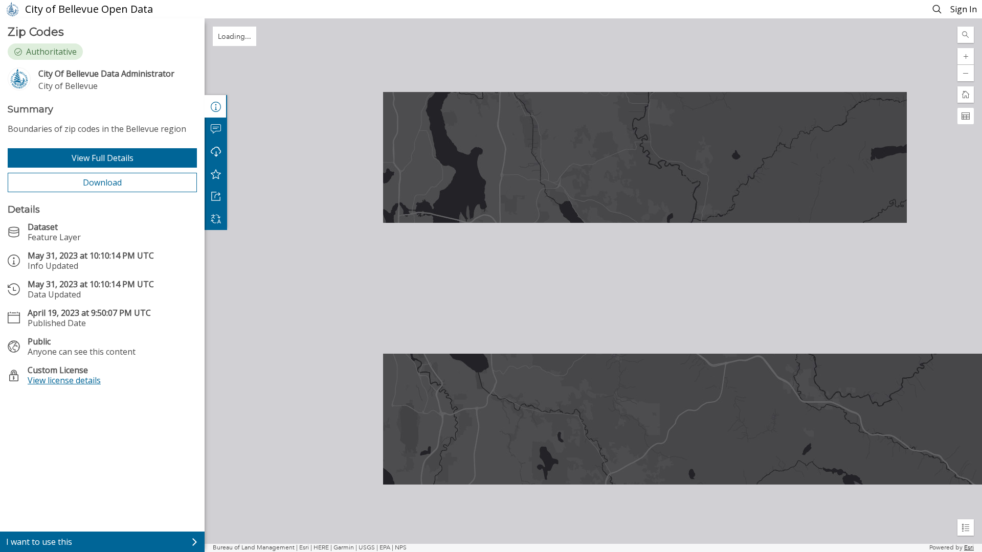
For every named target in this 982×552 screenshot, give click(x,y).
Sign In (963, 9)
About (216, 106)
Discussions (216, 129)
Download (102, 182)
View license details (64, 380)
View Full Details (102, 158)
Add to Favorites (216, 174)
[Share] (216, 196)
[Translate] (216, 219)
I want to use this (39, 541)
